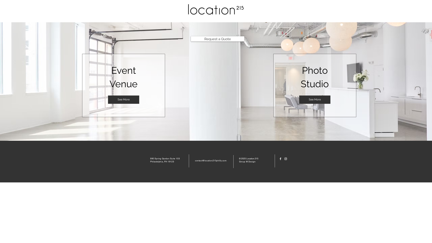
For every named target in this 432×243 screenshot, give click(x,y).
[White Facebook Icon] (280, 158)
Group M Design (247, 161)
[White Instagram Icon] (285, 158)
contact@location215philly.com (210, 160)
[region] (123, 85)
